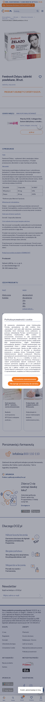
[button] (41, 688)
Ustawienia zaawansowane (25, 379)
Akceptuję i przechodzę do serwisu (24, 384)
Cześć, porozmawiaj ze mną (30, 690)
